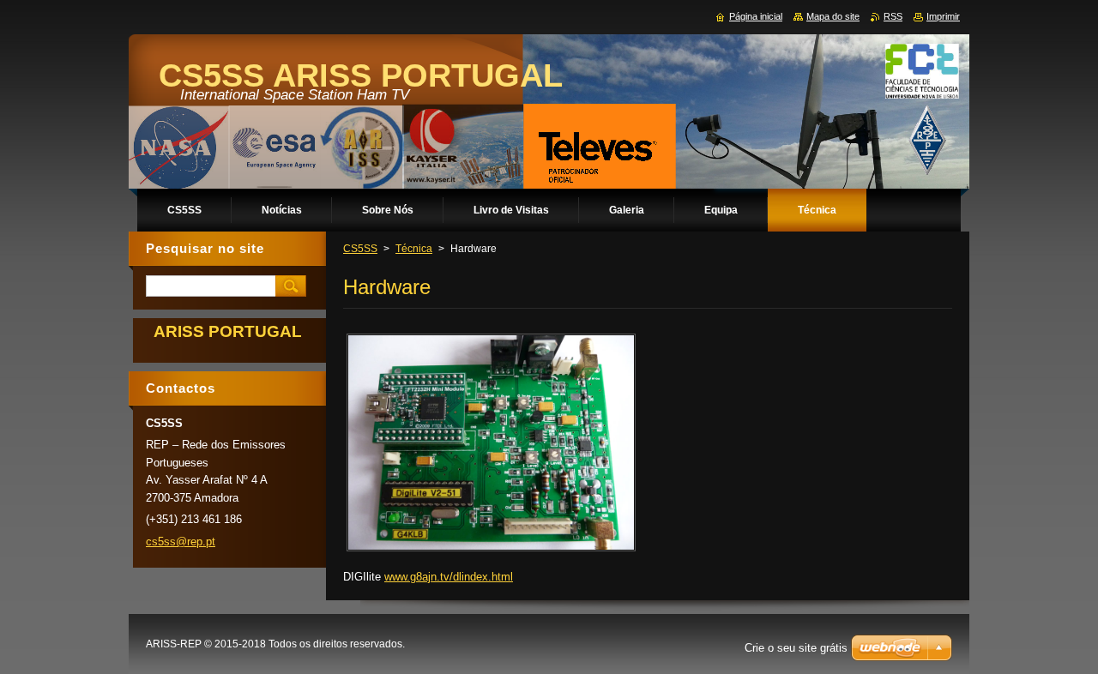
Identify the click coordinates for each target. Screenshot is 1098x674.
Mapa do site (833, 16)
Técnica (413, 249)
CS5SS (360, 249)
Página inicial (755, 16)
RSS (893, 16)
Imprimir (943, 16)
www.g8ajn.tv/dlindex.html (448, 576)
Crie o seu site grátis (796, 647)
